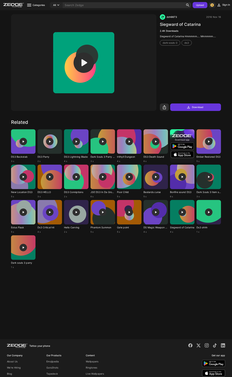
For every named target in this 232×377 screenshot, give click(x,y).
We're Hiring (14, 367)
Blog (9, 373)
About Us (12, 361)
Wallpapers (92, 361)
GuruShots (52, 367)
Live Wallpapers (95, 373)
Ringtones (91, 367)
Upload (200, 5)
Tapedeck (52, 373)
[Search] (187, 5)
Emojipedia (52, 361)
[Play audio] (84, 62)
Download (197, 107)
